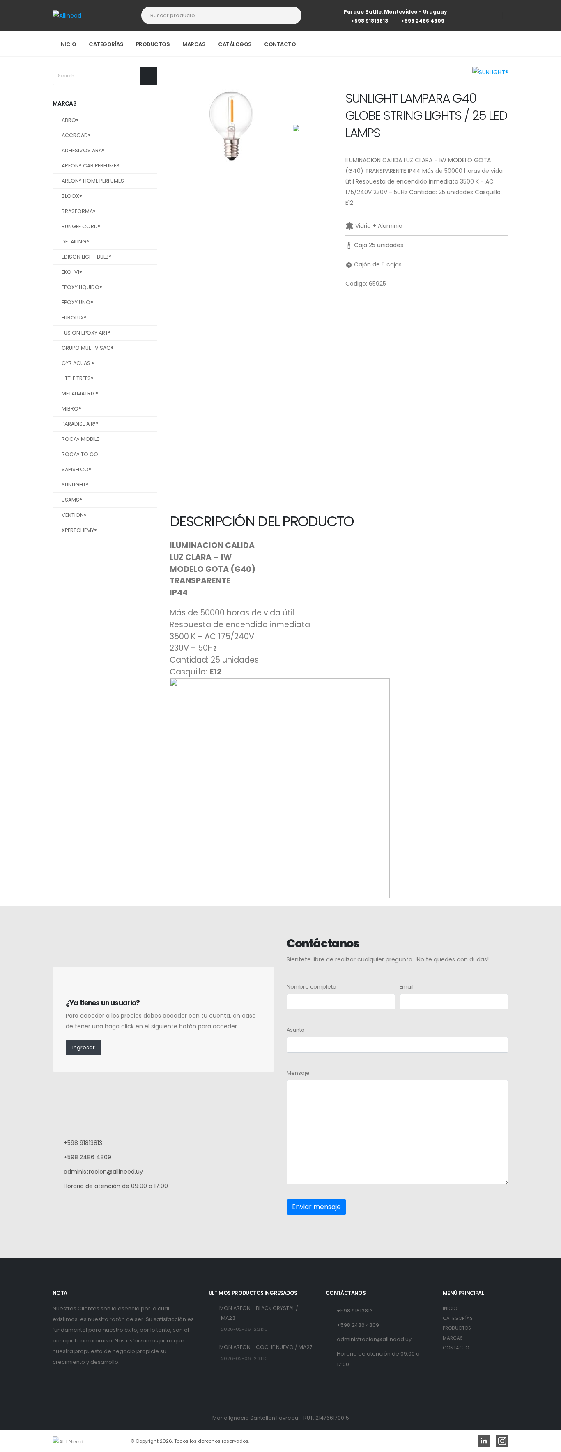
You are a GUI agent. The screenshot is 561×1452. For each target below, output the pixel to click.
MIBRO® (71, 408)
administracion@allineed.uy (103, 1172)
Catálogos (235, 44)
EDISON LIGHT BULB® (87, 256)
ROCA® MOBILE (80, 439)
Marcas (193, 44)
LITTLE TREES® (78, 378)
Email (407, 986)
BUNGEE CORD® (81, 226)
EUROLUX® (74, 317)
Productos (153, 44)
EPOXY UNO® (77, 302)
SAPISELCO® (77, 469)
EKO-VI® (72, 271)
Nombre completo (311, 986)
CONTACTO (456, 1347)
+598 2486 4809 (422, 20)
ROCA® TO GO (80, 454)
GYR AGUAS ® (78, 363)
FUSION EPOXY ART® (86, 332)
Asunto (296, 1029)
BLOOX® (72, 196)
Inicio (67, 44)
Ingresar (83, 1047)
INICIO (450, 1308)
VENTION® (74, 515)
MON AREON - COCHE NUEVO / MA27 (266, 1347)
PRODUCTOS (457, 1328)
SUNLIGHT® (75, 484)
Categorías (106, 44)
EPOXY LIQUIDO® (82, 287)
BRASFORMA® (79, 211)
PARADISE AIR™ (80, 423)
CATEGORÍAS (458, 1318)
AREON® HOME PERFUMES (93, 180)
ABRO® (70, 120)
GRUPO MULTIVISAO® (88, 347)
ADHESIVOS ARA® (83, 150)
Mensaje (298, 1072)
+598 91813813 (369, 20)
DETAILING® (75, 241)
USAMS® (72, 499)
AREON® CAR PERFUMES (91, 165)
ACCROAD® (76, 135)
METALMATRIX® (80, 393)
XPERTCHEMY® (79, 530)
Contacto (280, 44)
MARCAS (453, 1338)
